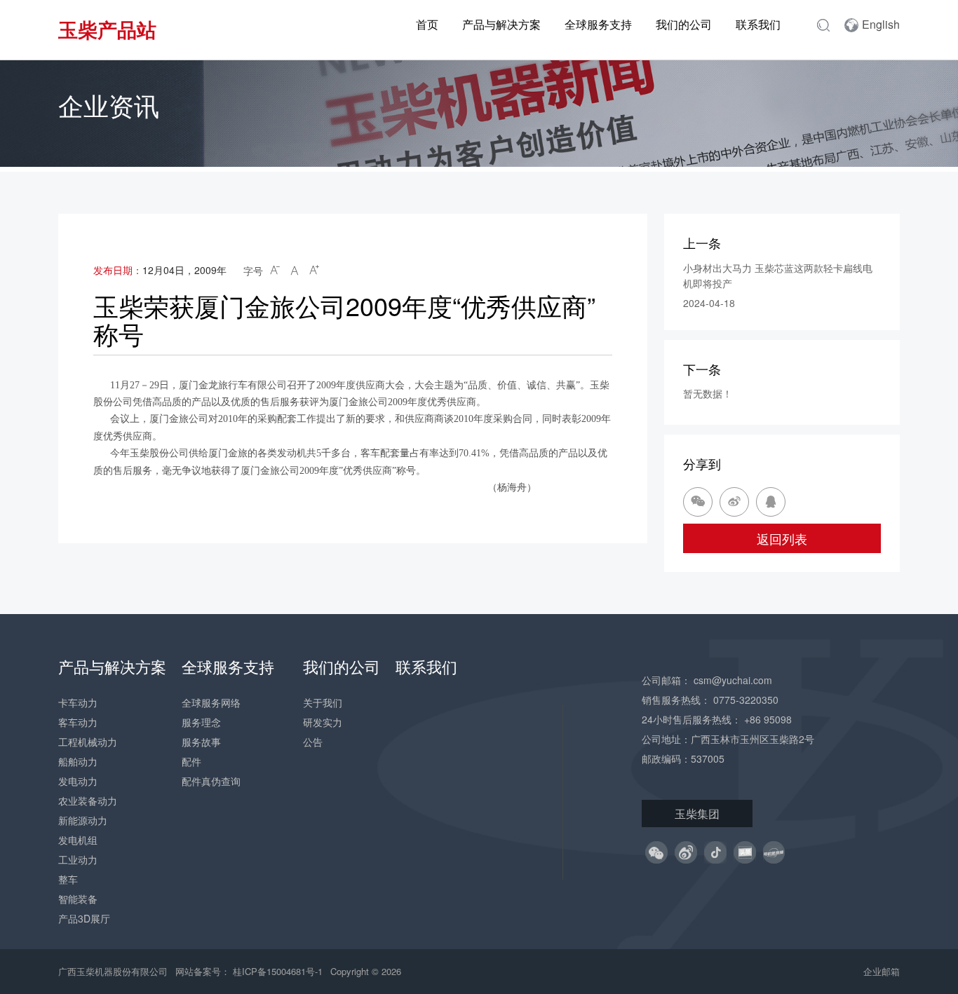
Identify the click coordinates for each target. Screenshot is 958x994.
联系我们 (758, 24)
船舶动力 (77, 761)
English (881, 24)
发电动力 (77, 781)
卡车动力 (77, 702)
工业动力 (77, 859)
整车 (68, 879)
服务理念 (201, 722)
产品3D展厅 (84, 918)
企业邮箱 (881, 971)
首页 (427, 24)
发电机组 (77, 840)
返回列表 (782, 538)
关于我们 (322, 702)
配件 (191, 761)
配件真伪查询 (211, 781)
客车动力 (77, 722)
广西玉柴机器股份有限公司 (113, 971)
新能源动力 (82, 820)
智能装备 (77, 899)
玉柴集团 (697, 813)
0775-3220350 (745, 700)
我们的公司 (684, 24)
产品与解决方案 (501, 24)
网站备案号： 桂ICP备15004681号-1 (250, 971)
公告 (313, 742)
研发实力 (322, 722)
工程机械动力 (87, 742)
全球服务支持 (598, 24)
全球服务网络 (211, 702)
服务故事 (201, 742)
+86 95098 (768, 719)
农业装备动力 (87, 801)
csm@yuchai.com (733, 680)
